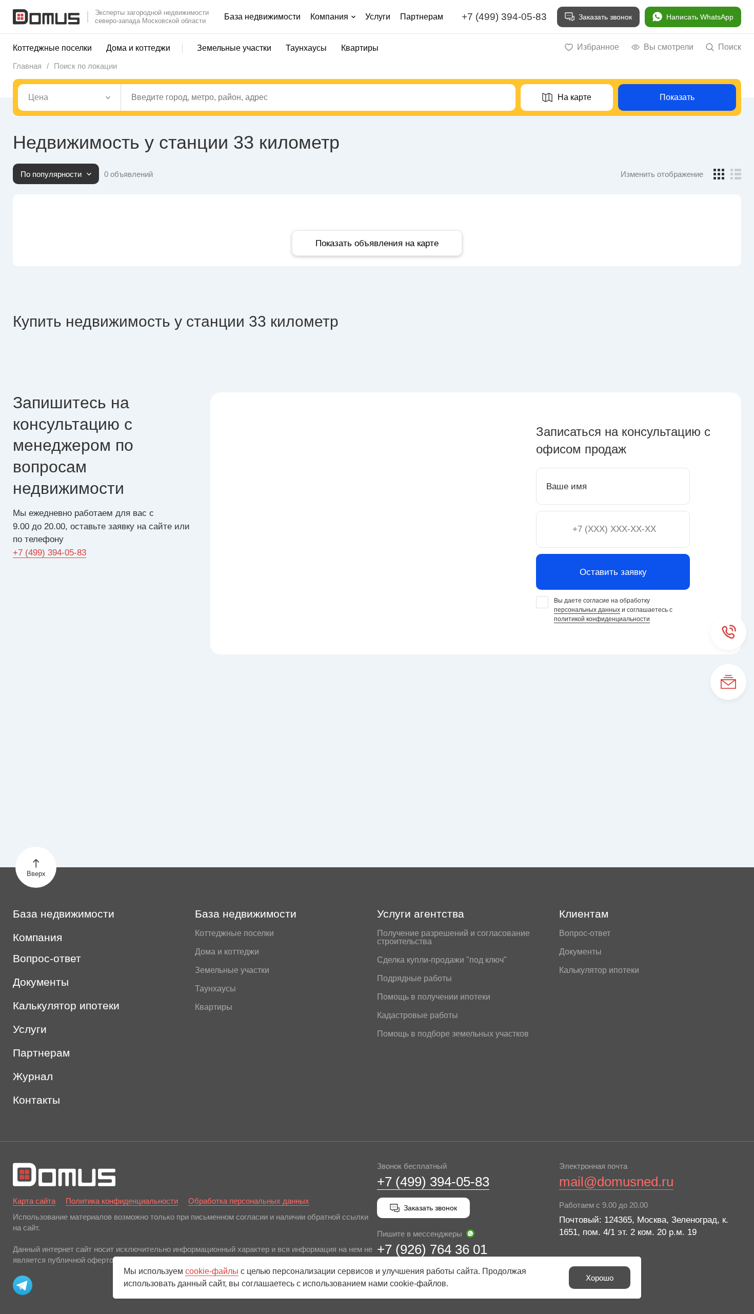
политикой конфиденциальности (602, 619)
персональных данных (587, 609)
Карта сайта (34, 1201)
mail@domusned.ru (616, 1181)
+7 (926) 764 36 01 (432, 1249)
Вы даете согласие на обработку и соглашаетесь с (613, 610)
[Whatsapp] (470, 1233)
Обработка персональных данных (248, 1201)
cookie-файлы (212, 1271)
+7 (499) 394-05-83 (504, 17)
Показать (677, 97)
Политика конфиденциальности (122, 1201)
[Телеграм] (22, 1285)
